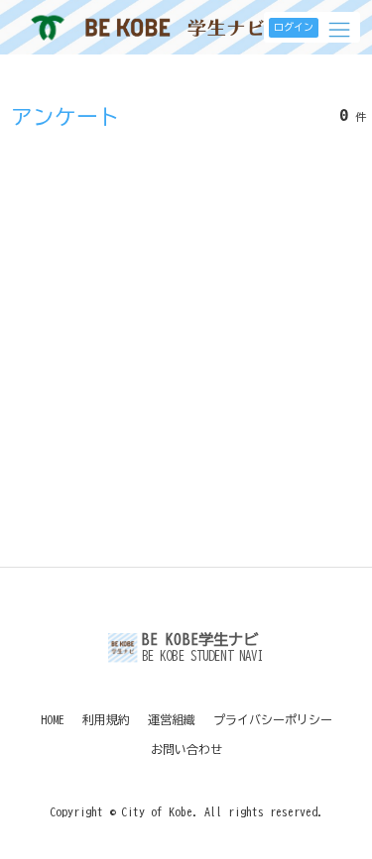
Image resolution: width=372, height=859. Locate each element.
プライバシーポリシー (272, 719)
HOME (52, 719)
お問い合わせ (186, 749)
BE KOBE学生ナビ (174, 27)
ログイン (293, 27)
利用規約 (106, 719)
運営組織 (171, 719)
